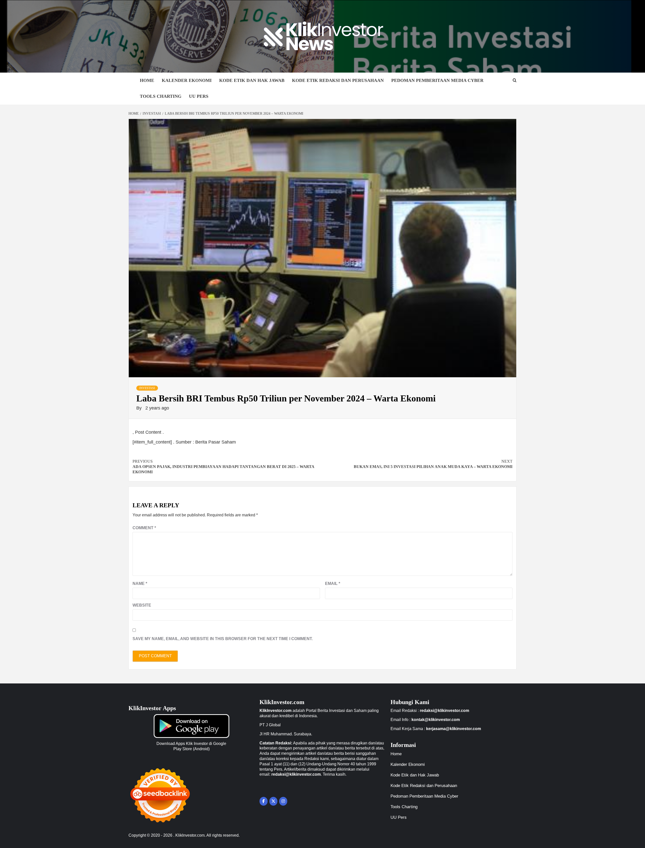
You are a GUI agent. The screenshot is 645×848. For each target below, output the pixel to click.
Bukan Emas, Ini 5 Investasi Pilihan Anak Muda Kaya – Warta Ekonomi (433, 464)
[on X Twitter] (273, 801)
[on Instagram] (283, 801)
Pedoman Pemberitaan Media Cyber (437, 80)
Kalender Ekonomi (187, 80)
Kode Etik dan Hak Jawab (251, 80)
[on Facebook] (264, 801)
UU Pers (198, 96)
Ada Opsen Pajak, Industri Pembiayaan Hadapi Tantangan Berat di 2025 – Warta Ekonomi (223, 466)
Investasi (147, 388)
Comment (144, 528)
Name (140, 583)
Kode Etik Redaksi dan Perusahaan (338, 80)
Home (147, 80)
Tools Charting (160, 96)
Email (332, 583)
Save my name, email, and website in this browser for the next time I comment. (223, 639)
